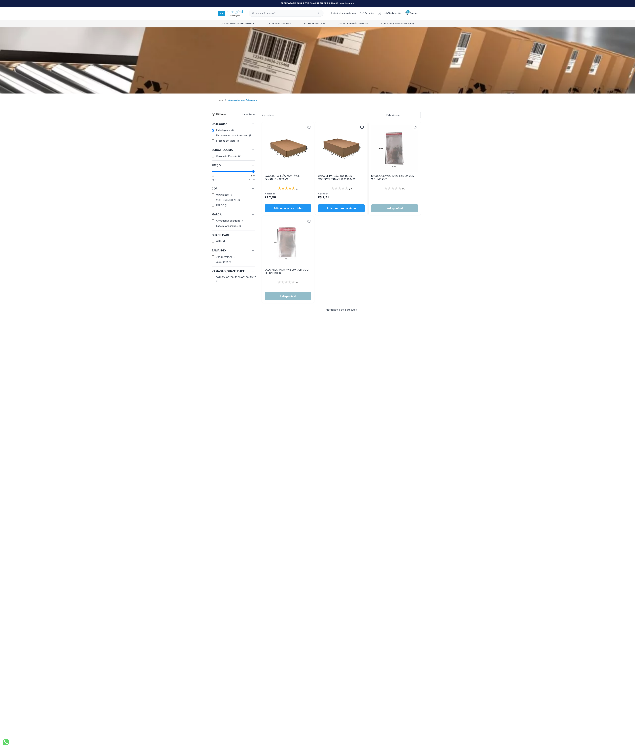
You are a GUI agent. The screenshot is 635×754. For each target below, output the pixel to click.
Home (220, 100)
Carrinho (412, 13)
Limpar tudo (248, 114)
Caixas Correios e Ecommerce (237, 23)
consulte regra (346, 3)
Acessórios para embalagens (397, 23)
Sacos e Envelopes (314, 23)
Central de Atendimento (345, 13)
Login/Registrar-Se (392, 13)
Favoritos (369, 13)
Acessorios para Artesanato (242, 100)
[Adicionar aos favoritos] (308, 127)
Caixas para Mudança (279, 23)
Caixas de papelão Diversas (353, 23)
